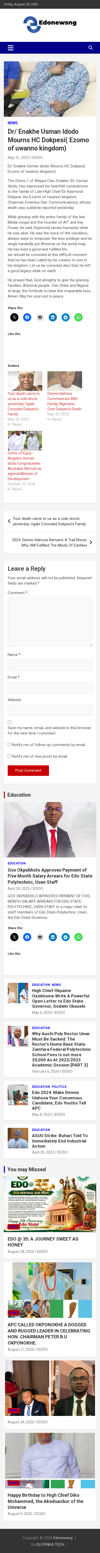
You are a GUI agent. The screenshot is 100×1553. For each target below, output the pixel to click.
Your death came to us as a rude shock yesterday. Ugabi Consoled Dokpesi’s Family (24, 404)
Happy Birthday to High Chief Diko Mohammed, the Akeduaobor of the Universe (45, 1501)
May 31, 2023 (18, 158)
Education (19, 795)
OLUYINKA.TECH (50, 1544)
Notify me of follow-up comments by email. (49, 744)
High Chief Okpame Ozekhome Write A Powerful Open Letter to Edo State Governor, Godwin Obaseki (60, 998)
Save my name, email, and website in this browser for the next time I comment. (49, 731)
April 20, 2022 (43, 1152)
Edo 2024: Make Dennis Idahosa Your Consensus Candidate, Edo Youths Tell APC (59, 1100)
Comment (17, 592)
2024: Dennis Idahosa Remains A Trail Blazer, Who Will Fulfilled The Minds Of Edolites (49, 543)
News (13, 123)
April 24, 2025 (19, 889)
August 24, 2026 (21, 1422)
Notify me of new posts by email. (40, 756)
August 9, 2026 (20, 1514)
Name (14, 654)
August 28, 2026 (21, 1252)
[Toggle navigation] (10, 48)
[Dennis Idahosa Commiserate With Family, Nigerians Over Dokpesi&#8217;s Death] (64, 381)
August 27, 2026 (21, 1349)
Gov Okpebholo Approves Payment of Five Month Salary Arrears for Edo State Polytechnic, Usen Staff (50, 876)
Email (13, 677)
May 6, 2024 (42, 1013)
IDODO (37, 158)
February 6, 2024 (45, 1071)
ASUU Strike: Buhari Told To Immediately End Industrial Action (60, 1141)
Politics (59, 1087)
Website (14, 700)
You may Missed (26, 1169)
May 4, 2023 (42, 1114)
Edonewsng (63, 1538)
